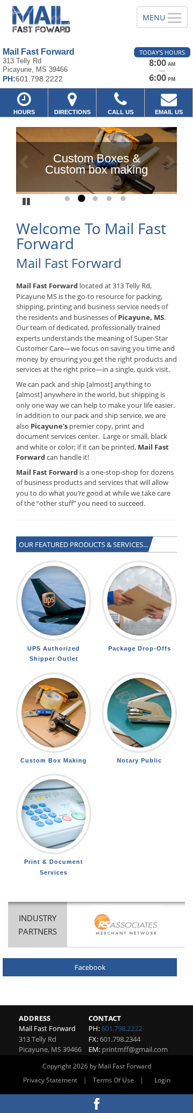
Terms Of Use (113, 1080)
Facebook (90, 967)
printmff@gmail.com (135, 1049)
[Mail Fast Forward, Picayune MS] (62, 19)
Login (162, 1080)
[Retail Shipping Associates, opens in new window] (126, 926)
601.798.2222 (121, 1028)
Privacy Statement (50, 1080)
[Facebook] (96, 1103)
